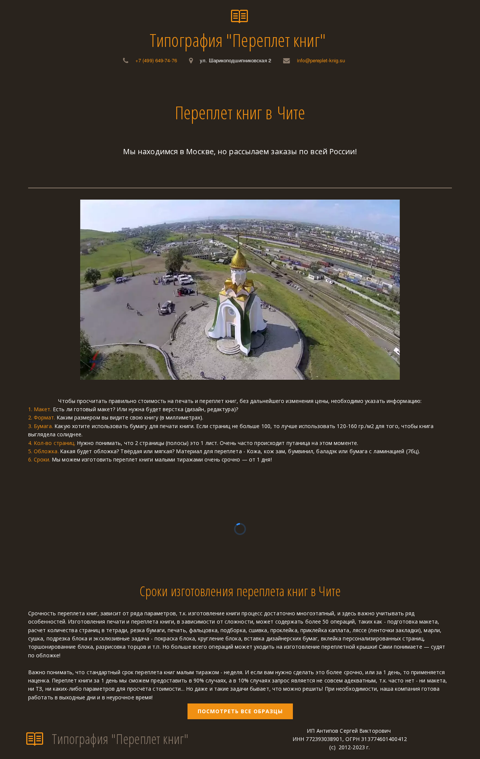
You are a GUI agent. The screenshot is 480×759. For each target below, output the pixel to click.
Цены (189, 85)
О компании (147, 85)
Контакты (339, 85)
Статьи (299, 85)
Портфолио (229, 85)
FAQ (267, 85)
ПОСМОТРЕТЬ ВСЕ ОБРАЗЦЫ (240, 711)
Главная (102, 85)
